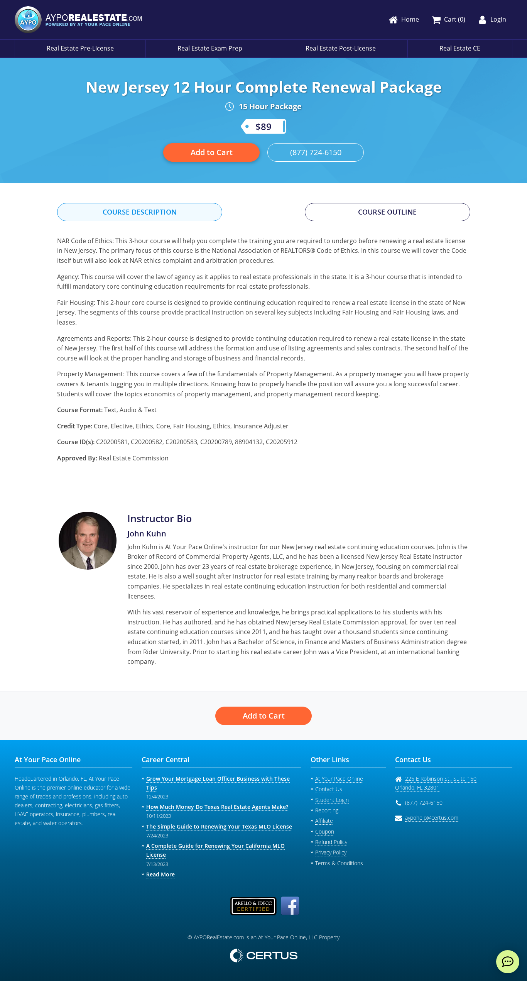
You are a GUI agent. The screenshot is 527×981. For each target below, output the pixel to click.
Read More (160, 874)
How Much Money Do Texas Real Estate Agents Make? (217, 806)
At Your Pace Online (339, 778)
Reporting (326, 810)
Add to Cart (212, 152)
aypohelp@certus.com (431, 817)
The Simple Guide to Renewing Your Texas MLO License (219, 826)
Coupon (324, 831)
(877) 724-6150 (315, 152)
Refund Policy (331, 842)
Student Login (332, 799)
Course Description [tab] (140, 211)
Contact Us (328, 789)
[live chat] (507, 961)
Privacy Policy (330, 852)
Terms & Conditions (339, 863)
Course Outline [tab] (387, 211)
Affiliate (324, 820)
